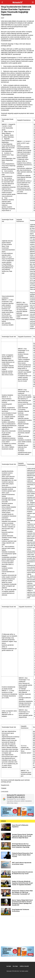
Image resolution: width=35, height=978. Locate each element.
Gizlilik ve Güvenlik (24, 966)
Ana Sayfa (8, 966)
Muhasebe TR (10, 971)
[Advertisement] (17, 931)
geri (2, 2)
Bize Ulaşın (15, 966)
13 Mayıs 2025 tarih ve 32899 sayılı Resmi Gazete (15, 49)
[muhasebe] (17, 3)
